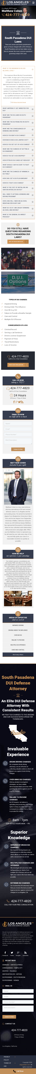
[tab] (18, 69)
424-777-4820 (17, 15)
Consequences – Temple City (12, 968)
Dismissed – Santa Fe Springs (12, 965)
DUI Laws (23, 53)
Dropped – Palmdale (9, 971)
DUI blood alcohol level (19, 102)
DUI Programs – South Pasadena (13, 977)
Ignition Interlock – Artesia (12, 974)
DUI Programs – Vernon (10, 980)
